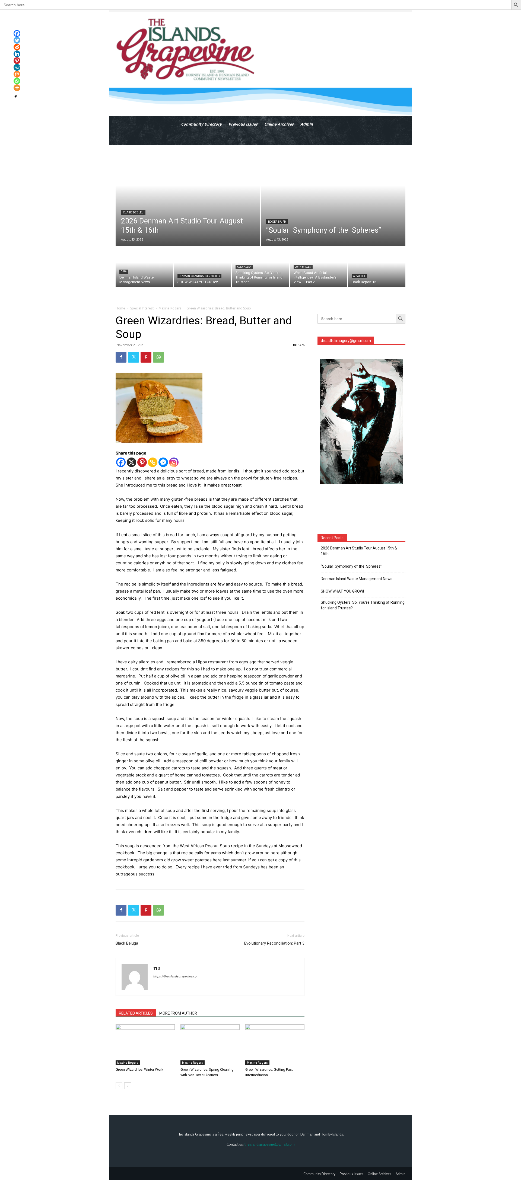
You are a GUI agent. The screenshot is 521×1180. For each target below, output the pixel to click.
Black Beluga (127, 943)
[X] (131, 462)
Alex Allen (244, 267)
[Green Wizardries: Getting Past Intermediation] (274, 1044)
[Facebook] (121, 357)
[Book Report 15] (376, 266)
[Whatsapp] (17, 81)
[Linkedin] (17, 53)
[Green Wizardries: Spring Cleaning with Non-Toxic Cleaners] (210, 1044)
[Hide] (16, 96)
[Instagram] (174, 462)
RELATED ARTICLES (136, 1013)
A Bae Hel (359, 276)
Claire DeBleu (133, 212)
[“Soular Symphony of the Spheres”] (333, 195)
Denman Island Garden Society (199, 276)
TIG (156, 968)
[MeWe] (17, 67)
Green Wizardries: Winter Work (139, 1069)
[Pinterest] (146, 357)
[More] (17, 87)
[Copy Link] (152, 462)
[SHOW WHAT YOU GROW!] (202, 266)
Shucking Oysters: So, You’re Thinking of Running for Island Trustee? (363, 605)
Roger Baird (277, 221)
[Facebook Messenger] (163, 462)
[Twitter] (133, 357)
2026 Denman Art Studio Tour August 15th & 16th (359, 551)
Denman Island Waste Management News (356, 579)
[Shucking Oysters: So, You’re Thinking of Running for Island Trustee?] (260, 266)
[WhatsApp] (158, 357)
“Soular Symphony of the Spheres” (352, 566)
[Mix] (17, 74)
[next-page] (127, 1085)
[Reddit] (17, 47)
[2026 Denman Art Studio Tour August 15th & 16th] (188, 195)
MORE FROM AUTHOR (178, 1013)
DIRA (124, 271)
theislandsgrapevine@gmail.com (269, 1144)
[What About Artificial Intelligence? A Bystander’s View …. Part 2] (318, 266)
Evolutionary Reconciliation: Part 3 (274, 943)
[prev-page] (119, 1085)
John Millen (303, 267)
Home (120, 308)
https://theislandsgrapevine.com (176, 976)
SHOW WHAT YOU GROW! (342, 591)
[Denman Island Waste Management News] (144, 266)
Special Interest (142, 308)
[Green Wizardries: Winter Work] (145, 1044)
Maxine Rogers (170, 308)
